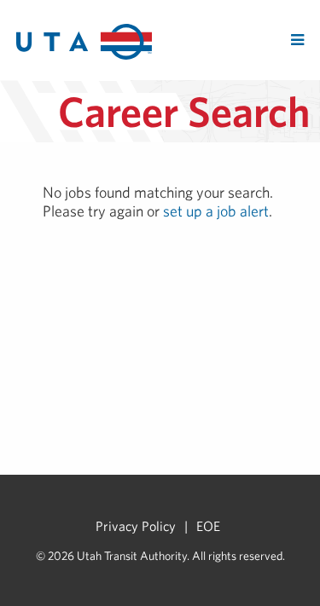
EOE (208, 526)
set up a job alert (216, 211)
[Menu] (297, 40)
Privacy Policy (136, 526)
